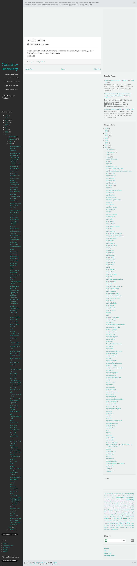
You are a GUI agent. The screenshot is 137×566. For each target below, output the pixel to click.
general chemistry (11, 90)
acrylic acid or (15, 175)
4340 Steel (121, 493)
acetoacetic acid (15, 477)
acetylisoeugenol (112, 337)
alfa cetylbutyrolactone (15, 394)
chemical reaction (109, 500)
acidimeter (13, 254)
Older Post (97, 69)
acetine (12, 482)
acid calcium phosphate (14, 292)
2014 (7, 127)
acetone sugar (14, 439)
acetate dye (13, 511)
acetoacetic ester (14, 474)
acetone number (15, 450)
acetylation (14, 405)
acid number (14, 244)
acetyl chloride (15, 390)
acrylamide (14, 187)
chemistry (130, 500)
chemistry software (129, 502)
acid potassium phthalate (15, 236)
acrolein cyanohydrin (15, 195)
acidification (14, 256)
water (116, 529)
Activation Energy (109, 495)
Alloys (132, 495)
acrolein (13, 198)
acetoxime (13, 425)
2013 (6, 130)
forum (5, 550)
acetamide (13, 525)
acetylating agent (13, 408)
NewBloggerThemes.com (54, 564)
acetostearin (14, 427)
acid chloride (14, 286)
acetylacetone (14, 412)
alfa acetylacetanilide (15, 416)
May (10, 527)
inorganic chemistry (12, 78)
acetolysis (13, 461)
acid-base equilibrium (14, 307)
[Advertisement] (11, 30)
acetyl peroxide (15, 353)
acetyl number (15, 356)
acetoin (12, 466)
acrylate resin (14, 178)
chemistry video (122, 504)
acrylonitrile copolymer (14, 156)
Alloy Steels (126, 495)
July (10, 141)
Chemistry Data (108, 502)
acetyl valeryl (14, 336)
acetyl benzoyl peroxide (15, 402)
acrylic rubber (14, 168)
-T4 (107, 493)
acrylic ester (14, 173)
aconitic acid (14, 212)
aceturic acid (14, 423)
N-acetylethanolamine (15, 369)
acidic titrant (14, 258)
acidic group (14, 263)
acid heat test (14, 270)
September (12, 139)
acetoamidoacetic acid (15, 469)
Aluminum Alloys (109, 498)
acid (11, 329)
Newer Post (29, 69)
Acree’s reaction (15, 210)
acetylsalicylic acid (113, 327)
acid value (13, 215)
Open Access (117, 520)
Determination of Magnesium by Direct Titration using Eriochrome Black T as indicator (117, 96)
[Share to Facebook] (34, 56)
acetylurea (13, 338)
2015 (7, 125)
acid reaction (14, 229)
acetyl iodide (14, 362)
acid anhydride (15, 317)
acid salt (13, 226)
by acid (12, 326)
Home (5, 544)
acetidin (13, 486)
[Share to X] (32, 56)
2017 (6, 120)
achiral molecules (14, 332)
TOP (134, 562)
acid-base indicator (14, 303)
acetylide (13, 365)
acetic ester (14, 491)
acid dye (13, 277)
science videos (129, 525)
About (5, 552)
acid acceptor (14, 324)
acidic (12, 268)
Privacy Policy (8, 546)
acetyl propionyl (15, 351)
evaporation (112, 512)
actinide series (15, 153)
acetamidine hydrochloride (15, 521)
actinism (13, 151)
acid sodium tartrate (14, 223)
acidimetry (13, 251)
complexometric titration (126, 508)
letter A (43, 62)
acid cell (13, 288)
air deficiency (118, 495)
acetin (12, 484)
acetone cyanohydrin (15, 456)
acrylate (12, 180)
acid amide (14, 319)
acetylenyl (13, 373)
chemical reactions (120, 500)
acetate (12, 513)
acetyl (12, 420)
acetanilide (14, 516)
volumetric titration (109, 529)
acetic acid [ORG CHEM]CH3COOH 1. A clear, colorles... (15, 501)
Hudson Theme (34, 564)
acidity (12, 249)
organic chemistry (11, 74)
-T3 (105, 493)
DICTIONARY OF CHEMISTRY (122, 510)
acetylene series (15, 383)
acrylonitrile (14, 166)
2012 (7, 132)
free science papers (109, 514)
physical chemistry (11, 86)
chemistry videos (118, 506)
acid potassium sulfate (15, 232)
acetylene (13, 387)
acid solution (14, 220)
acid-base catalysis (14, 311)
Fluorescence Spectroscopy (122, 512)
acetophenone (15, 430)
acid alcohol (14, 322)
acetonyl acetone (13, 433)
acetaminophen (15, 518)
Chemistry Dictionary (10, 66)
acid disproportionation (15, 282)
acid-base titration (13, 296)
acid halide (14, 273)
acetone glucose (15, 452)
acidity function (15, 247)
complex (113, 508)
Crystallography (108, 510)
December (12, 137)
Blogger (55, 562)
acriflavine (13, 201)
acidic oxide (14, 261)
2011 (6, 134)
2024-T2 (116, 493)
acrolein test (14, 189)
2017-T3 (111, 493)
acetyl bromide (15, 398)
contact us (6, 548)
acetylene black (15, 385)
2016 (7, 122)
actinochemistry (15, 146)
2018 (7, 118)
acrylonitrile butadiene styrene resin (15, 162)
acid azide (13, 315)
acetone (12, 459)
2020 (7, 115)
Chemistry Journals (118, 502)
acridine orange (15, 203)
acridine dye (14, 205)
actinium (13, 148)
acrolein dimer (15, 192)
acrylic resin (14, 171)
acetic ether (14, 489)
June (10, 144)
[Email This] (28, 56)
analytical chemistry (12, 82)
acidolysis (13, 242)
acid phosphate (15, 240)
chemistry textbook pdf (110, 504)
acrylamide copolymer (14, 184)
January (12, 529)
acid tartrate (14, 217)
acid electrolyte (15, 275)
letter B (126, 518)
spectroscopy (129, 527)
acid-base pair (15, 299)
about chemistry (129, 493)
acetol (12, 464)
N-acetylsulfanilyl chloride (15, 342)
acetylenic (13, 376)
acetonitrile (14, 436)
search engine (119, 527)
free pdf (132, 512)
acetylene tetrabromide (15, 379)
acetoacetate (14, 479)
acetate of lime (15, 509)
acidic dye (13, 265)
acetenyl (13, 506)
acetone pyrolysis (14, 447)
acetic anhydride (14, 494)
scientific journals (109, 527)
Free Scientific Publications (123, 514)
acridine (13, 208)
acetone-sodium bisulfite (15, 442)
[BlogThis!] (30, 56)
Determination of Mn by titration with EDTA (119, 109)
